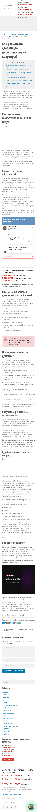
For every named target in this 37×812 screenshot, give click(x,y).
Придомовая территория (11, 726)
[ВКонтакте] (3, 623)
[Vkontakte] (11, 807)
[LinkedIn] (5, 623)
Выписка (6, 694)
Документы (7, 700)
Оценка (5, 715)
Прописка (6, 731)
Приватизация (8, 723)
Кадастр (5, 702)
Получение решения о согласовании (19, 80)
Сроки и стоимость (12, 86)
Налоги (5, 707)
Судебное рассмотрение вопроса (18, 83)
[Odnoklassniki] (15, 807)
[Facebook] (4, 807)
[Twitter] (7, 807)
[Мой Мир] (10, 623)
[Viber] (15, 623)
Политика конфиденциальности (10, 802)
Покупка (6, 721)
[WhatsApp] (18, 623)
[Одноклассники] (8, 623)
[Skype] (13, 623)
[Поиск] (33, 682)
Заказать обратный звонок (11, 794)
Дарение (6, 697)
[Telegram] (20, 623)
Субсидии (6, 734)
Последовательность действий (16, 78)
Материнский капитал (10, 705)
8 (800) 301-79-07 (25, 15)
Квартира (13, 34)
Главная (4, 34)
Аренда (5, 692)
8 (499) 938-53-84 (25, 4)
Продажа (6, 729)
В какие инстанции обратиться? (17, 70)
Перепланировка (23, 34)
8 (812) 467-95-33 (25, 9)
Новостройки (7, 710)
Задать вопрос (8, 759)
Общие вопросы (8, 713)
